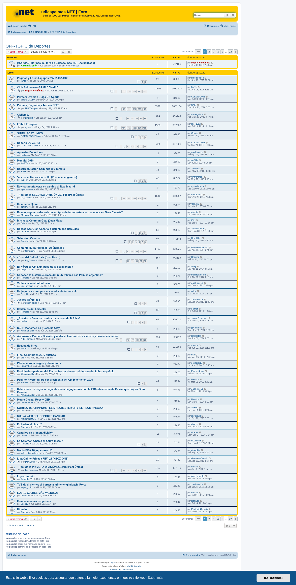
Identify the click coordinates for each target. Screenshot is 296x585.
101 (123, 128)
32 (145, 261)
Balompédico (197, 78)
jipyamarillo (196, 327)
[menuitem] (32, 26)
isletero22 (196, 416)
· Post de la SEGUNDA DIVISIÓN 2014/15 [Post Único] (50, 194)
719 (134, 91)
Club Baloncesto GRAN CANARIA (37, 87)
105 (144, 128)
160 (123, 470)
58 (145, 118)
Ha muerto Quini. (27, 204)
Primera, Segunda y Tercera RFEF (38, 105)
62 (128, 146)
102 (128, 128)
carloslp (25, 155)
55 (132, 118)
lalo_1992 (196, 124)
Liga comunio (25, 476)
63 (132, 146)
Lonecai (25, 495)
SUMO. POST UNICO (30, 133)
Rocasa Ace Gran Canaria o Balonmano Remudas (48, 228)
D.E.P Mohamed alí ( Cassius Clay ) (39, 327)
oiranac (24, 435)
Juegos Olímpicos (28, 299)
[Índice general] (24, 13)
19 (141, 340)
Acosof (24, 479)
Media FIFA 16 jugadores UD (34, 450)
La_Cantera (26, 197)
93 (132, 251)
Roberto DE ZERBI (28, 142)
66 (145, 146)
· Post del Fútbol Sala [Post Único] (38, 257)
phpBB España (134, 566)
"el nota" (195, 204)
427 (144, 109)
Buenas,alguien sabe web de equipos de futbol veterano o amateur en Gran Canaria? (70, 212)
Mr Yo (194, 87)
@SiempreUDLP (29, 419)
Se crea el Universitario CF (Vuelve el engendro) (47, 177)
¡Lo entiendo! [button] (273, 577)
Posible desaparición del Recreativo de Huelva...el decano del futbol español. (65, 371)
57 (141, 118)
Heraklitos (196, 238)
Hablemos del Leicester (31, 309)
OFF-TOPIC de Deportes (28, 46)
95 (141, 251)
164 (144, 470)
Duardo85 (196, 440)
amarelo (29, 118)
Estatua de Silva (27, 345)
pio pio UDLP (27, 99)
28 (128, 261)
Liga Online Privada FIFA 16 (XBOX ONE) (42, 458)
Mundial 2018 (25, 160)
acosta (194, 212)
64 (137, 146)
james (24, 180)
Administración (29, 65)
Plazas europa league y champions (39, 363)
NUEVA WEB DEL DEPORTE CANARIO (41, 416)
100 (123, 198)
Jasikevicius (197, 152)
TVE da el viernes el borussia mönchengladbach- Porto (51, 484)
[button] (198, 51)
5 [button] (222, 52)
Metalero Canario (29, 215)
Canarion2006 (198, 96)
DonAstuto (30, 462)
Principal (74, 65)
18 (137, 340)
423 (123, 109)
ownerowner (27, 402)
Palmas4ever (197, 371)
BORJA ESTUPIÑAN (31, 136)
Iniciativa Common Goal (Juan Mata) (39, 220)
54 (128, 118)
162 (134, 470)
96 (145, 251)
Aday (193, 266)
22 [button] (230, 52)
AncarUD (25, 348)
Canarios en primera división (35, 432)
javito (23, 81)
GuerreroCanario (199, 247)
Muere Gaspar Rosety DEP (33, 399)
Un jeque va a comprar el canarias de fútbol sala (47, 291)
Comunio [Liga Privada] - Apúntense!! (40, 247)
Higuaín (22, 509)
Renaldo (195, 257)
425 (134, 109)
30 (137, 261)
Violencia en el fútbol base (33, 283)
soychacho (196, 194)
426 (139, 109)
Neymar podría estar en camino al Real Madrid (46, 186)
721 (144, 91)
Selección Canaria (28, 238)
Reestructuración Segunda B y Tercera (41, 168)
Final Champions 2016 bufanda (36, 354)
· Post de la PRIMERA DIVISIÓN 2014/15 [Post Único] (50, 466)
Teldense (195, 168)
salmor (194, 309)
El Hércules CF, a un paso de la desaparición (45, 266)
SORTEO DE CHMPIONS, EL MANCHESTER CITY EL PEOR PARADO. (60, 407)
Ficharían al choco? (29, 424)
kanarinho (26, 366)
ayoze (28, 127)
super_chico (197, 114)
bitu (22, 357)
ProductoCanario (199, 509)
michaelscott (27, 321)
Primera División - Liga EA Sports (38, 96)
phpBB (113, 562)
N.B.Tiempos (31, 108)
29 (132, 261)
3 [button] (213, 52)
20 (145, 340)
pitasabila (195, 450)
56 (137, 118)
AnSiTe (24, 163)
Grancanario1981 (29, 145)
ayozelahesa (27, 189)
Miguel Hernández (200, 62)
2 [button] (209, 52)
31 (141, 261)
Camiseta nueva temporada (34, 501)
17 (132, 340)
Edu (23, 223)
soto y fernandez (199, 318)
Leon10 (24, 504)
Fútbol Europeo (27, 124)
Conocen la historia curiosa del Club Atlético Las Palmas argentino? (60, 274)
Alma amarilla (27, 330)
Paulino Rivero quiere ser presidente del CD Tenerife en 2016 (55, 379)
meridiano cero (198, 274)
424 (128, 109)
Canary (195, 133)
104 (139, 128)
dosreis (195, 424)
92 (128, 251)
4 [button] (218, 52)
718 (128, 91)
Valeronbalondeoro (30, 453)
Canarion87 (30, 251)
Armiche (25, 241)
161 (128, 470)
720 (139, 91)
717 (123, 91)
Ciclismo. (23, 114)
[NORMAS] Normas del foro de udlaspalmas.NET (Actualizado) (56, 62)
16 (128, 340)
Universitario (197, 177)
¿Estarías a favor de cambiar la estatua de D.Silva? (49, 318)
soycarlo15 (196, 363)
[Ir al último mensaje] (212, 62)
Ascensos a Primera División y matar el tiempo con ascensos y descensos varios (67, 336)
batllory (24, 207)
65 (141, 146)
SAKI (193, 105)
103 (134, 128)
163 (139, 470)
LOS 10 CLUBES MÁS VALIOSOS (38, 492)
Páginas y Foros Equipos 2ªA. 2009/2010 (42, 78)
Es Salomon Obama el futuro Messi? (40, 440)
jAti (22, 410)
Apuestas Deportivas (30, 152)
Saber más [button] (155, 577)
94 (137, 251)
